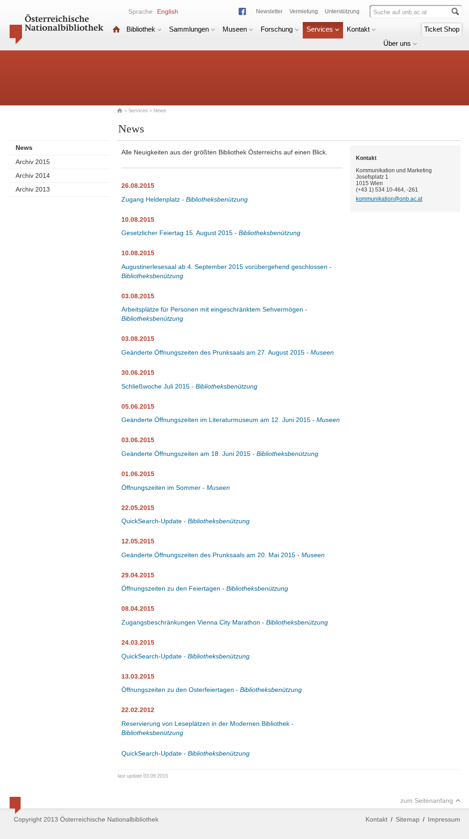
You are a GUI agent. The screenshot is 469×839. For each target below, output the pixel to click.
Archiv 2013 (33, 189)
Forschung (277, 29)
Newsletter (269, 11)
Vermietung (303, 11)
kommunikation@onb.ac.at (389, 199)
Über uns (397, 43)
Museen (235, 29)
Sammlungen (189, 29)
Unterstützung (342, 11)
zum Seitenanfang (426, 800)
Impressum (444, 819)
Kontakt (358, 29)
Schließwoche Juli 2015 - (189, 386)
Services (319, 29)
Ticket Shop (441, 29)
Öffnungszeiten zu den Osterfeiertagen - (211, 689)
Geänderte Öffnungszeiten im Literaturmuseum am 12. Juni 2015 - (230, 419)
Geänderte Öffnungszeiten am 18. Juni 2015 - (219, 453)
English (167, 11)
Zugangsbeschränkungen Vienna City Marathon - (224, 622)
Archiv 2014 (33, 175)
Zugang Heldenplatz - (184, 199)
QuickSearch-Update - (185, 521)
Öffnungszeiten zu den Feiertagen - (204, 588)
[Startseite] (116, 29)
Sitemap (408, 819)
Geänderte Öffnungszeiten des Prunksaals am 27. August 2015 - (227, 352)
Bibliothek (140, 29)
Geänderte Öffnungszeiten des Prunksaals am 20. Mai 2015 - (223, 555)
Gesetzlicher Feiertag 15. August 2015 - (210, 232)
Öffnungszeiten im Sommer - (175, 487)
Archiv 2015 (33, 161)
